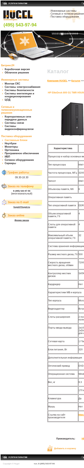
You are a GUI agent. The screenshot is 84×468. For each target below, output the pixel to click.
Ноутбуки (10, 143)
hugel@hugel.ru (21, 207)
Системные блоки (16, 140)
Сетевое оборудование (19, 159)
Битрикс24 (7, 65)
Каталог (75, 80)
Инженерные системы (15, 79)
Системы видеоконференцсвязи (19, 127)
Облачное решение (17, 72)
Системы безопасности (19, 90)
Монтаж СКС (12, 83)
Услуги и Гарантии (17, 3)
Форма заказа (21, 220)
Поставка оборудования (16, 136)
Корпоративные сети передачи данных (18, 118)
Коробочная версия (17, 69)
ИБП (7, 156)
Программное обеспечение (22, 153)
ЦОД (7, 99)
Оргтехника (12, 150)
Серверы (10, 163)
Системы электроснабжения (22, 86)
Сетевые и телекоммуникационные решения (16, 109)
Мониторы (11, 146)
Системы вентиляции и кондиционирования (19, 95)
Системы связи (14, 122)
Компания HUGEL (57, 80)
